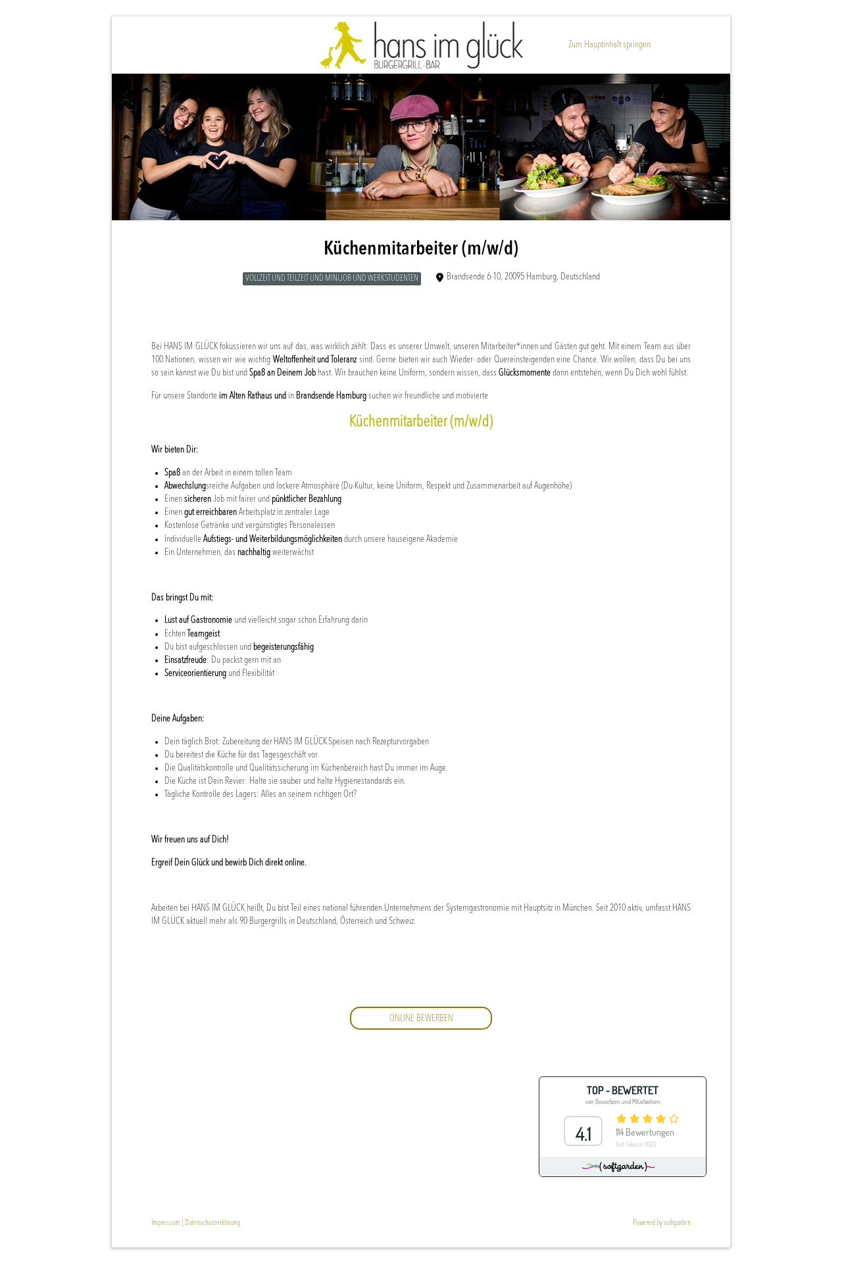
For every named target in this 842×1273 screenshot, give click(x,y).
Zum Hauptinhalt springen (609, 44)
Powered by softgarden (662, 1223)
